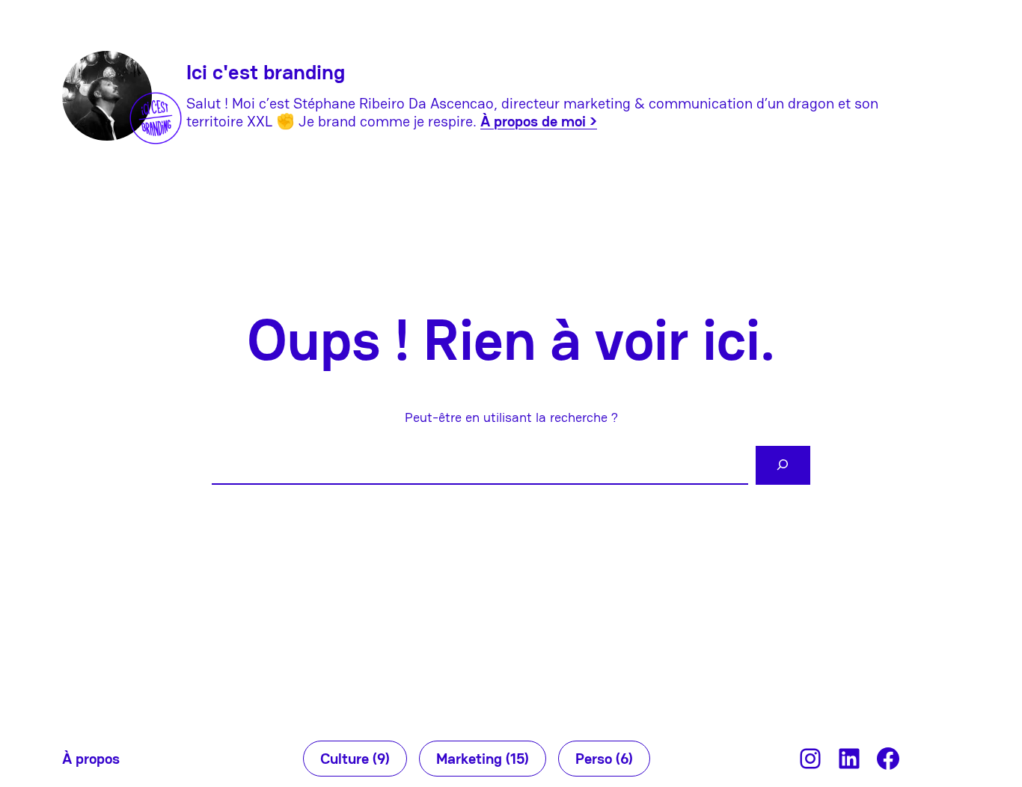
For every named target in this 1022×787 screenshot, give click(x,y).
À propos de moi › (538, 121)
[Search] (783, 466)
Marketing (482, 758)
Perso (604, 758)
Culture (355, 758)
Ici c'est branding (265, 71)
